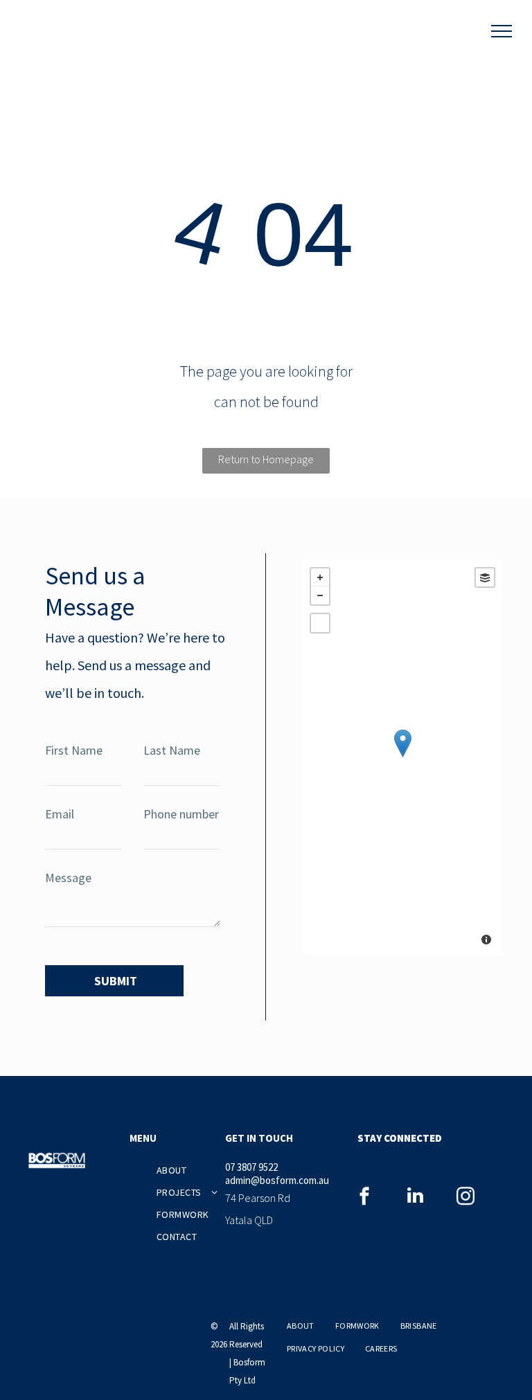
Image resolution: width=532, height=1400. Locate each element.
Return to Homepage (266, 459)
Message (68, 878)
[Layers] (485, 577)
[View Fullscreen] (320, 623)
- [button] (320, 595)
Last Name (171, 750)
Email (59, 814)
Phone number (181, 814)
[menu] (502, 31)
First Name (74, 750)
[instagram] (465, 1197)
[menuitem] (206, 1170)
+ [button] (320, 577)
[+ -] (402, 757)
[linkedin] (415, 1197)
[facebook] (364, 1197)
